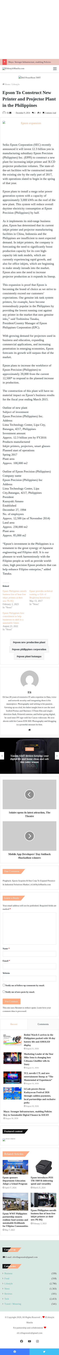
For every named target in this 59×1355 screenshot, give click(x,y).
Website (6, 973)
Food (6, 1278)
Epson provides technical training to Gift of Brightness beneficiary (41, 594)
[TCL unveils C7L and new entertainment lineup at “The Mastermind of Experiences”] (12, 1078)
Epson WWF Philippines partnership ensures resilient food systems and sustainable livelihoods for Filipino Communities (15, 1219)
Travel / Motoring (12, 1304)
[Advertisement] (29, 29)
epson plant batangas (29, 656)
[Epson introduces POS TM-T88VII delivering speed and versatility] (43, 1167)
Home (7, 84)
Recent (13, 1024)
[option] (29, 756)
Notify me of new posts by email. (20, 992)
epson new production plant (29, 642)
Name (6, 948)
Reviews (8, 1294)
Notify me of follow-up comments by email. (25, 985)
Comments (43, 1024)
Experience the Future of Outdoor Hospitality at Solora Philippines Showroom (30, 758)
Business (8, 1273)
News (7, 1288)
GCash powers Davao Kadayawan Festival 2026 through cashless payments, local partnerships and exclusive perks (39, 1096)
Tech (6, 1299)
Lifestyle (16, 84)
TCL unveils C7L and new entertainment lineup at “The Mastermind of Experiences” (38, 1076)
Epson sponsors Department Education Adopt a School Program (15, 1180)
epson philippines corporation (29, 649)
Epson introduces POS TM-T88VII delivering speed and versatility (42, 1180)
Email (6, 961)
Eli (8, 113)
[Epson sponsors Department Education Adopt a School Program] (15, 1167)
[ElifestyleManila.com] (13, 68)
